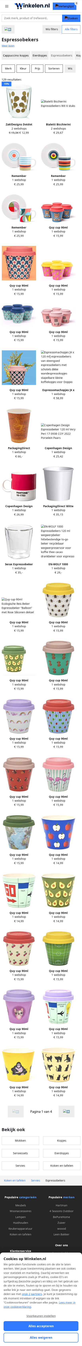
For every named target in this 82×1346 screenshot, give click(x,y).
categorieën (27, 1197)
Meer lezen (8, 45)
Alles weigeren (41, 1337)
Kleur (23, 68)
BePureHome (61, 1217)
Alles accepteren (41, 1326)
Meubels (20, 1205)
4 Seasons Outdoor (62, 1211)
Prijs (37, 68)
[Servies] (8, 29)
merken (68, 1197)
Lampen (20, 1217)
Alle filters (71, 29)
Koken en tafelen (61, 1165)
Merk (8, 68)
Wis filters (52, 29)
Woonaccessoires (20, 1211)
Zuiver (61, 1223)
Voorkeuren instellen (41, 1316)
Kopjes (61, 1140)
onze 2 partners (32, 1294)
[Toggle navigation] (6, 6)
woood (61, 1228)
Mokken (20, 1140)
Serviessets (20, 1153)
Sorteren (54, 68)
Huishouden (20, 1223)
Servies (20, 1165)
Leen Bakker (61, 1234)
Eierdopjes (40, 55)
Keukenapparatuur (20, 1228)
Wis (70, 68)
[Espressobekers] (66, 1111)
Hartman (61, 1205)
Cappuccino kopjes (16, 55)
